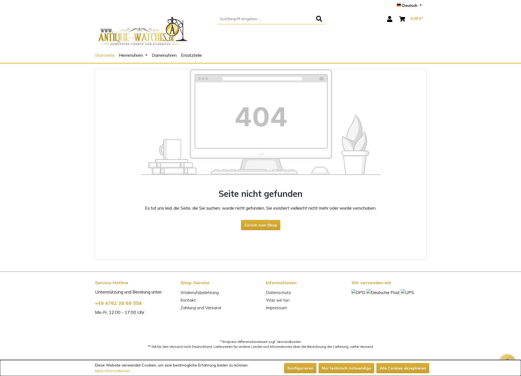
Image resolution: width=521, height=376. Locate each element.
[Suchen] (319, 19)
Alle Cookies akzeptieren (403, 368)
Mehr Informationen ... (114, 370)
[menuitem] (271, 19)
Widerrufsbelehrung (199, 292)
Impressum (276, 307)
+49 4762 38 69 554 (118, 303)
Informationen (281, 282)
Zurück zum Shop (260, 225)
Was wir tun (278, 300)
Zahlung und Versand (200, 307)
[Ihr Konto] (389, 19)
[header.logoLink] (143, 34)
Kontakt (188, 300)
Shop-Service (194, 282)
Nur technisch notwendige (346, 368)
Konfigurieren (300, 368)
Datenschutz (278, 292)
